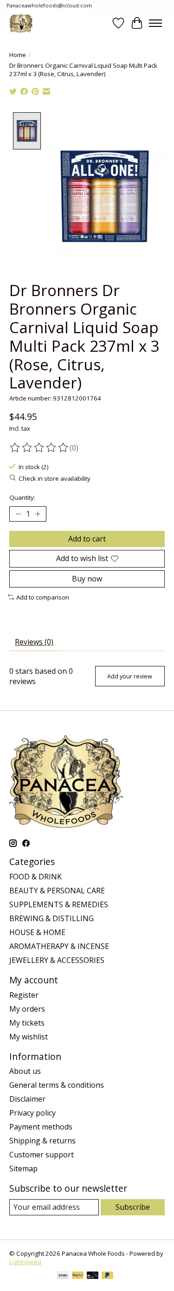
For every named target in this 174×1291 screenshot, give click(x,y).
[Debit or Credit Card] (93, 1276)
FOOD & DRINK (35, 876)
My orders (27, 1009)
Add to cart (87, 539)
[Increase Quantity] (38, 514)
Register (24, 995)
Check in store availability (54, 478)
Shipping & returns (42, 1141)
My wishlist (28, 1037)
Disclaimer (27, 1099)
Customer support (41, 1154)
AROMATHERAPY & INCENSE (59, 946)
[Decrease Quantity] (18, 514)
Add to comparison (42, 597)
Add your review (129, 676)
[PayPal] (78, 1276)
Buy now (87, 579)
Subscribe (133, 1207)
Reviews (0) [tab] (34, 642)
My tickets (27, 1023)
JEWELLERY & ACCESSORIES (56, 960)
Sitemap (23, 1168)
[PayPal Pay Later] (108, 1276)
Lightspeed (25, 1262)
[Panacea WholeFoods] (21, 22)
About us (25, 1071)
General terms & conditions (56, 1085)
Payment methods (40, 1127)
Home (17, 55)
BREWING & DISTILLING (51, 918)
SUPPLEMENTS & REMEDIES (58, 904)
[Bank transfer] (63, 1276)
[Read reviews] (39, 447)
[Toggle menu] (155, 23)
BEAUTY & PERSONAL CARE (57, 890)
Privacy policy (32, 1113)
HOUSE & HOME (37, 932)
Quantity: (22, 497)
